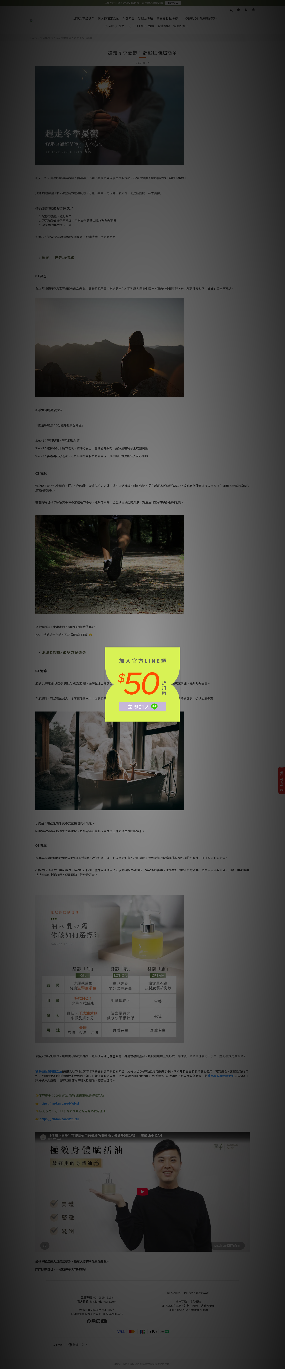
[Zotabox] (177, 718)
